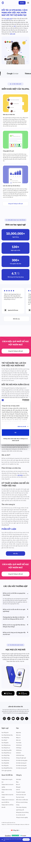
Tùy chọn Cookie (20, 797)
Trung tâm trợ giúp (20, 792)
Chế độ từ (18, 753)
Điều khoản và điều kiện (22, 799)
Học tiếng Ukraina (6, 745)
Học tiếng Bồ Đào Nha (7, 768)
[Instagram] (4, 718)
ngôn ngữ (12, 34)
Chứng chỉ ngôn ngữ (21, 758)
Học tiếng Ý (4, 740)
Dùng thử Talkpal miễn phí (15, 203)
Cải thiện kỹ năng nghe (21, 760)
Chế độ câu (19, 750)
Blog (17, 782)
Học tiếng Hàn (5, 765)
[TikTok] (8, 718)
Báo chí (18, 784)
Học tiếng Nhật (5, 763)
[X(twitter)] (26, 718)
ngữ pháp (20, 475)
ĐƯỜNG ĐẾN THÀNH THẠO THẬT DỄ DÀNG (16, 220)
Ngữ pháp (18, 732)
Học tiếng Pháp (5, 737)
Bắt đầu (22, 2)
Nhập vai (18, 737)
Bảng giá (18, 787)
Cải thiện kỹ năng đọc (21, 765)
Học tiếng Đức (5, 742)
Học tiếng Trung (5, 758)
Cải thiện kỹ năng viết (21, 768)
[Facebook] (17, 718)
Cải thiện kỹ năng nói (21, 763)
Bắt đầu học (16, 319)
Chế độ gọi (18, 747)
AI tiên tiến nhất (16, 84)
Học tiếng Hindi (5, 760)
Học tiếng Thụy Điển (7, 750)
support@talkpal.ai (23, 713)
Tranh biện (18, 742)
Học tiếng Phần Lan (6, 753)
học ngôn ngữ (8, 18)
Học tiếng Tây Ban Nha (7, 735)
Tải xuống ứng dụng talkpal (16, 645)
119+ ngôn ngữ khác (7, 770)
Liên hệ (18, 789)
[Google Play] (22, 693)
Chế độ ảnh (19, 745)
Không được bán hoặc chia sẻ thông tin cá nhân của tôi (15, 439)
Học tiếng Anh (5, 732)
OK (15, 432)
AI (14, 26)
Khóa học (18, 735)
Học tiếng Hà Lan (6, 747)
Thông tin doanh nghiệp (22, 817)
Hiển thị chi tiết (22, 426)
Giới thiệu (18, 779)
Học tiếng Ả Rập (5, 755)
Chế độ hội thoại (20, 755)
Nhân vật (18, 740)
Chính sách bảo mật (21, 794)
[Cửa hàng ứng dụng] (8, 693)
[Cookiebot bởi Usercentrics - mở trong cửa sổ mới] (22, 400)
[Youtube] (13, 718)
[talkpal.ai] (3, 2)
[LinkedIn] (22, 718)
